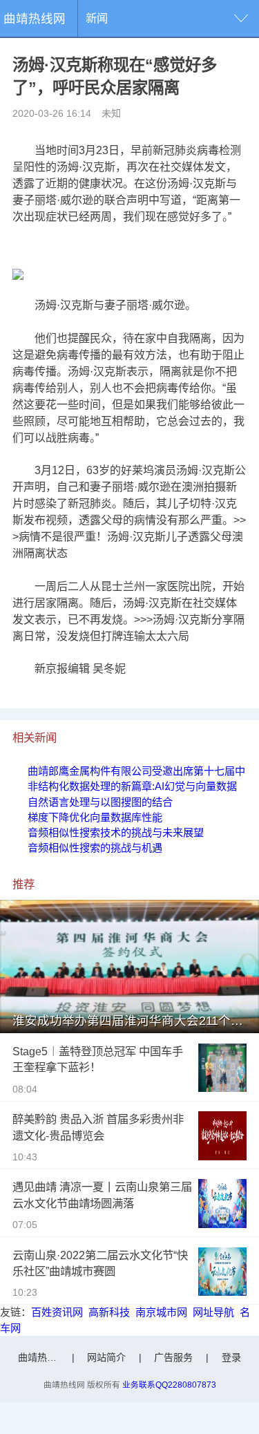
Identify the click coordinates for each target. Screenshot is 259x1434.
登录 (231, 1357)
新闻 (97, 18)
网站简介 (106, 1357)
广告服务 (173, 1357)
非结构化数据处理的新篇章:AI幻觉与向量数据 (132, 786)
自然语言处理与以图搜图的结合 (100, 802)
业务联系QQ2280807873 (169, 1384)
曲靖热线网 (34, 19)
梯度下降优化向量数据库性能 (95, 817)
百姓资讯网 (57, 1312)
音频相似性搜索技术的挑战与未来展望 (116, 832)
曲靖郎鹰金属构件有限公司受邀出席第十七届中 (136, 771)
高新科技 (109, 1312)
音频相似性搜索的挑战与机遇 (95, 847)
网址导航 (213, 1312)
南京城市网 (161, 1312)
